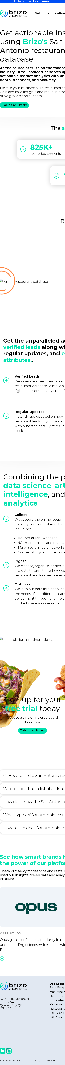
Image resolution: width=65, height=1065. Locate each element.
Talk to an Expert (14, 105)
